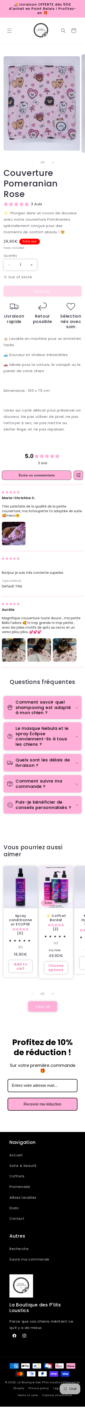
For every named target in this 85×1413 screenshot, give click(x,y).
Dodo (14, 1208)
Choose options (56, 967)
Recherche (19, 1248)
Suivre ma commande (29, 1259)
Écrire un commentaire (37, 475)
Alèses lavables (22, 1197)
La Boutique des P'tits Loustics (40, 1382)
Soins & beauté (22, 1165)
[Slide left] (32, 162)
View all (42, 1006)
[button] (9, 31)
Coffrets (17, 1176)
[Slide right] (53, 162)
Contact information (57, 1395)
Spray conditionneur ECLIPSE (20, 920)
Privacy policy (39, 1388)
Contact (16, 1218)
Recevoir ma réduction (42, 1104)
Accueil (15, 1155)
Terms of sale (27, 1395)
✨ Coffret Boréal (56, 918)
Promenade (19, 1186)
